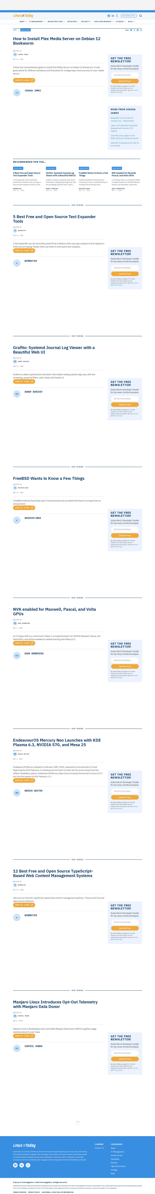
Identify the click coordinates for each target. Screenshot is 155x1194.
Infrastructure (55, 21)
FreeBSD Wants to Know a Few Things (93, 174)
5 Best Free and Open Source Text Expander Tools (26, 174)
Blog (130, 21)
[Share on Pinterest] (138, 30)
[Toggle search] (140, 15)
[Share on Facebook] (131, 30)
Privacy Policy (117, 92)
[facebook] (108, 15)
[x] (117, 15)
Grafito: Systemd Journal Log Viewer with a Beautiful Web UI (61, 174)
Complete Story (22, 80)
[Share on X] (134, 30)
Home (15, 30)
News (22, 21)
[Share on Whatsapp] (141, 30)
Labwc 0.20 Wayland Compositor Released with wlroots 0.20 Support (124, 128)
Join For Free (125, 81)
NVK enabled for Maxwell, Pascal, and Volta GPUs (124, 174)
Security (85, 21)
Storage (120, 21)
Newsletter (130, 16)
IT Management (36, 21)
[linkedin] (113, 15)
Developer (72, 21)
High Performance (102, 21)
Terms (136, 90)
